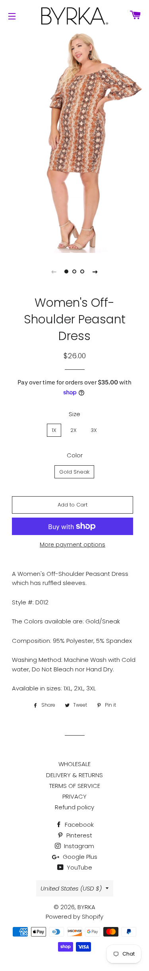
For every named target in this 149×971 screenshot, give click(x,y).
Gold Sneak (74, 472)
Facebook (78, 824)
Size (74, 414)
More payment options (72, 545)
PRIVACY (74, 796)
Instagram (78, 846)
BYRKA (86, 907)
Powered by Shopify (74, 916)
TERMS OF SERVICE (74, 786)
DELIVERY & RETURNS (74, 775)
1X (54, 430)
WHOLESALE (74, 764)
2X (73, 430)
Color (75, 455)
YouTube (78, 867)
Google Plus (79, 856)
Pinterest (78, 835)
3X (94, 430)
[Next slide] (95, 271)
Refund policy (74, 807)
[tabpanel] (74, 141)
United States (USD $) (71, 888)
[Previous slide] (54, 271)
